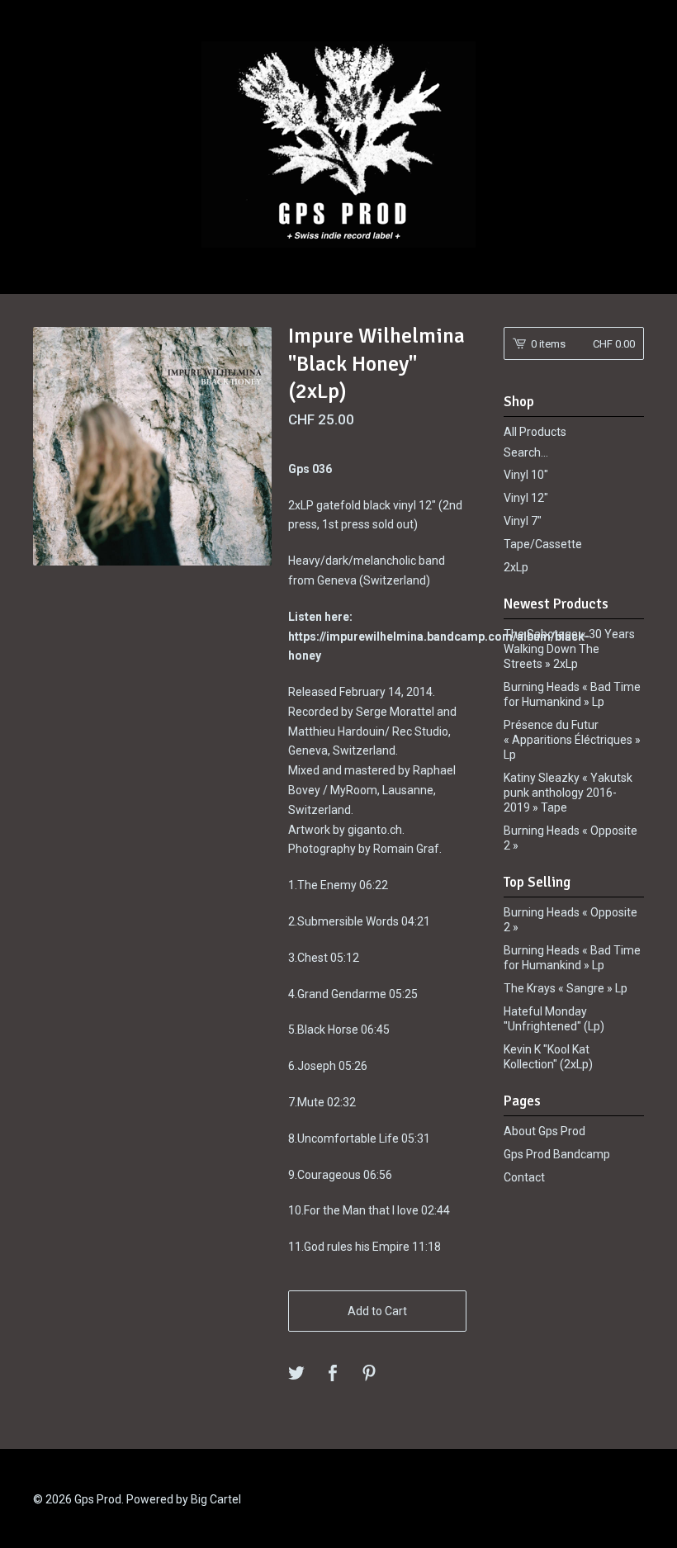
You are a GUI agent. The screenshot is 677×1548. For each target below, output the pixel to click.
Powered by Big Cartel (183, 1499)
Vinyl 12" (526, 497)
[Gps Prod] (338, 144)
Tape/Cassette (543, 544)
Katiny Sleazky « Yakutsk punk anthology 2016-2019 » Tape (568, 792)
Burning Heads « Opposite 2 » (570, 838)
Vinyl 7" (523, 521)
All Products (535, 431)
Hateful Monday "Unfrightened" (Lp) (554, 1019)
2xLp (516, 567)
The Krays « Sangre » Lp (565, 988)
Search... (526, 452)
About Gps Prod (544, 1131)
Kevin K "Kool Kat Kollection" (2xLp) (548, 1057)
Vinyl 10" (526, 474)
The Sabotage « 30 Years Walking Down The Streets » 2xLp (569, 648)
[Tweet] (296, 1374)
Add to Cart (377, 1311)
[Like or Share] (332, 1374)
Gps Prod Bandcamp (557, 1154)
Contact (524, 1177)
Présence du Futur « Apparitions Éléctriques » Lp (572, 739)
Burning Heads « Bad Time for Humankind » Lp (572, 694)
